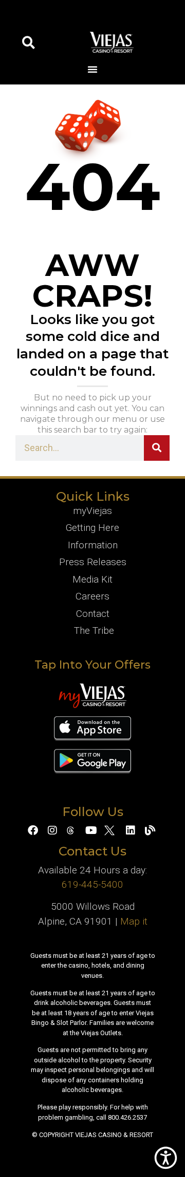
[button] (28, 42)
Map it (133, 921)
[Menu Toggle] (92, 69)
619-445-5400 (92, 884)
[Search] (157, 448)
